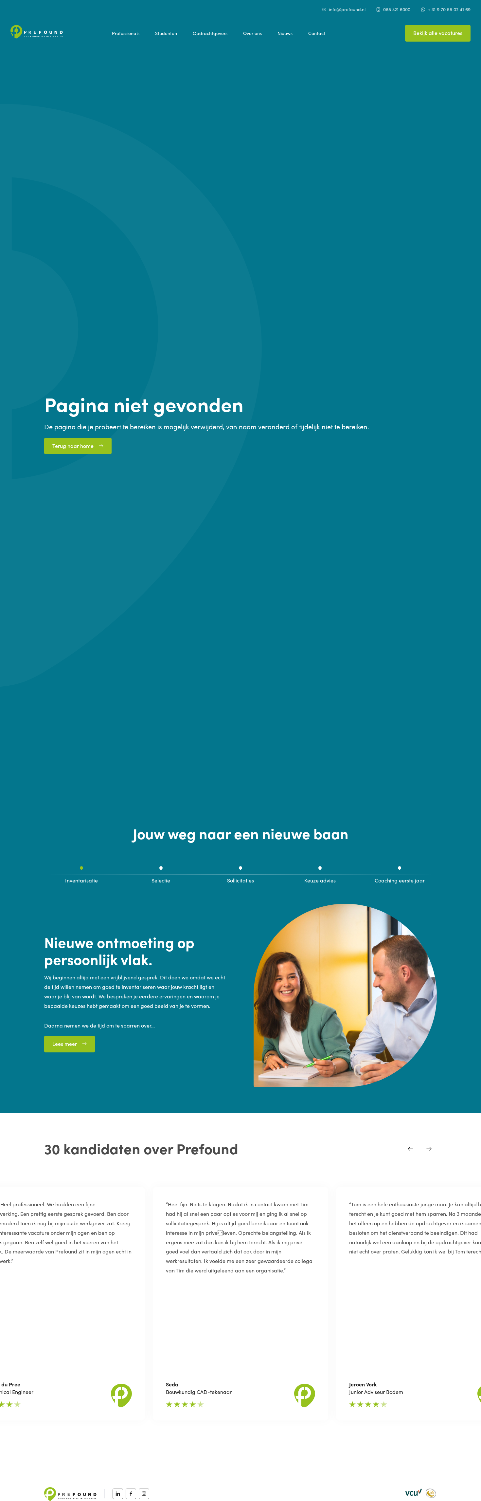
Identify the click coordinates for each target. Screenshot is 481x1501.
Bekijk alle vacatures (437, 32)
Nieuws (285, 33)
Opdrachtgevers (210, 33)
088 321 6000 (396, 9)
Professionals (125, 33)
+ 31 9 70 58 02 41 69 (449, 9)
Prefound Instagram (144, 1494)
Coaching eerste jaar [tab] (400, 880)
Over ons (252, 33)
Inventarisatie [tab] (81, 880)
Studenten (166, 33)
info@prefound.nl (347, 9)
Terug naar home (73, 445)
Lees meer (64, 1043)
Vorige (411, 1149)
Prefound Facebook (131, 1494)
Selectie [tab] (160, 880)
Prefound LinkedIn (118, 1494)
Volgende (429, 1149)
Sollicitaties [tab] (240, 880)
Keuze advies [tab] (320, 880)
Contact (316, 33)
